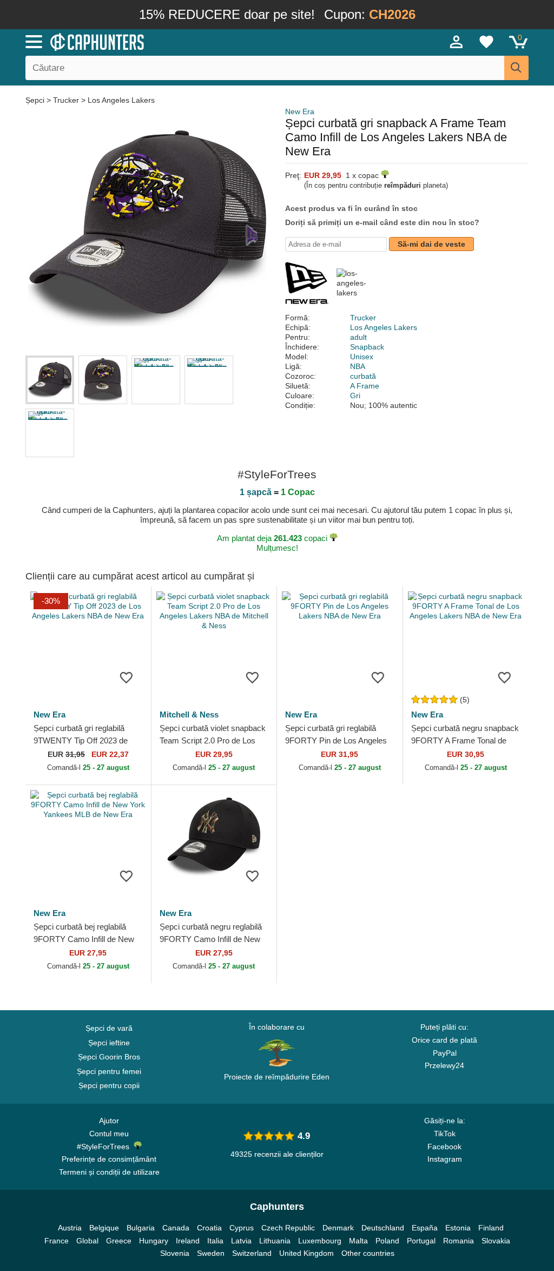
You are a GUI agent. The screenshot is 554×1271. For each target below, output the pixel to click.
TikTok (445, 1133)
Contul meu (109, 1133)
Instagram (444, 1159)
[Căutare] (516, 68)
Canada (175, 1227)
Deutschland (382, 1227)
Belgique (104, 1227)
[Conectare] (456, 41)
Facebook (444, 1146)
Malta (358, 1240)
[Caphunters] (168, 41)
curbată (363, 376)
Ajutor (109, 1120)
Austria (70, 1227)
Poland (387, 1240)
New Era (299, 111)
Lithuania (275, 1240)
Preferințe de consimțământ (109, 1159)
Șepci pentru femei (109, 1071)
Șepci (36, 100)
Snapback (367, 347)
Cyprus (241, 1227)
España (425, 1227)
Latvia (241, 1240)
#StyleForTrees (105, 1146)
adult (358, 337)
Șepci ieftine (109, 1042)
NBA (357, 366)
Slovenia (174, 1253)
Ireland (188, 1240)
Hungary (153, 1240)
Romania (458, 1240)
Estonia (458, 1227)
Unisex (361, 356)
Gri (355, 395)
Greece (118, 1240)
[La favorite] (126, 677)
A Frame (364, 385)
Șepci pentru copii (109, 1085)
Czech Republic (288, 1227)
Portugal (421, 1240)
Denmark (338, 1227)
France (56, 1240)
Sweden (211, 1253)
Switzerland (252, 1253)
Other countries (367, 1253)
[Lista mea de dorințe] (486, 41)
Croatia (209, 1227)
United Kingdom (306, 1253)
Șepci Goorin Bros (109, 1056)
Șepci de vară (109, 1028)
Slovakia (496, 1240)
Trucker (66, 100)
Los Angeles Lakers (121, 100)
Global (87, 1240)
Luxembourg (319, 1240)
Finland (491, 1227)
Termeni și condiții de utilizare (109, 1172)
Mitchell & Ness (189, 714)
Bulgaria (141, 1227)
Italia (215, 1240)
